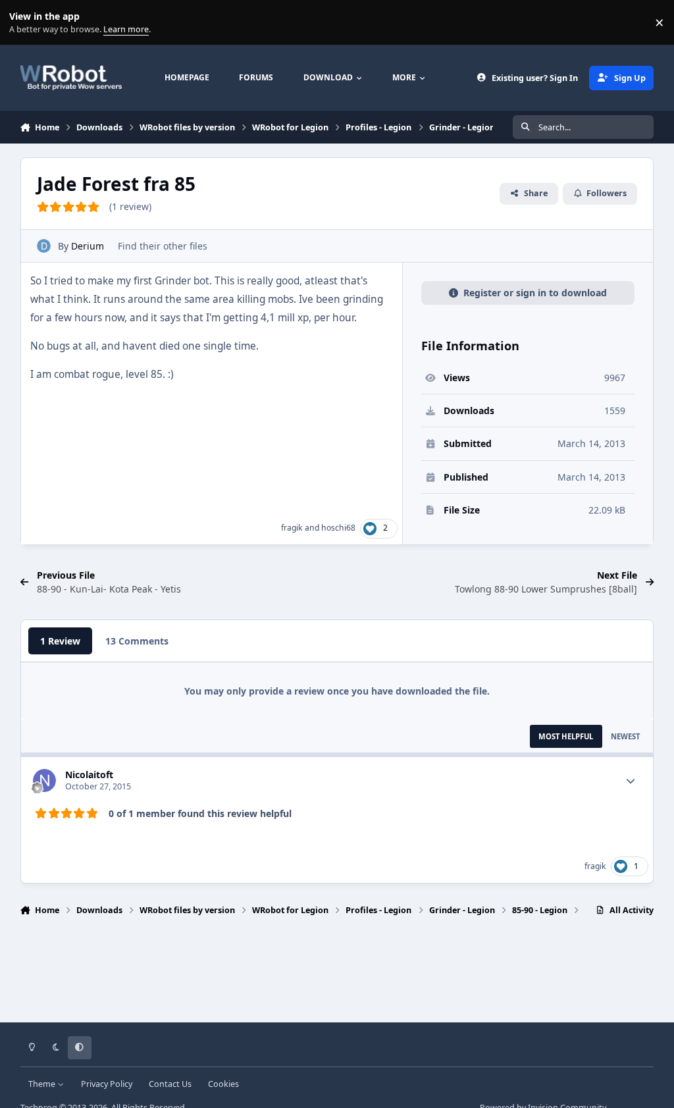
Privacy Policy (106, 1084)
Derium (87, 246)
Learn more (25, 22)
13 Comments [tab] (136, 641)
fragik (292, 527)
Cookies (223, 1084)
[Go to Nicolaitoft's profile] (44, 780)
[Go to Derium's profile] (44, 246)
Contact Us (170, 1084)
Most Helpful (565, 736)
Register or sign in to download (535, 292)
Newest (625, 736)
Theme (42, 1084)
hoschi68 (338, 527)
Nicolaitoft (89, 774)
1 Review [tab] (60, 641)
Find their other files (162, 246)
